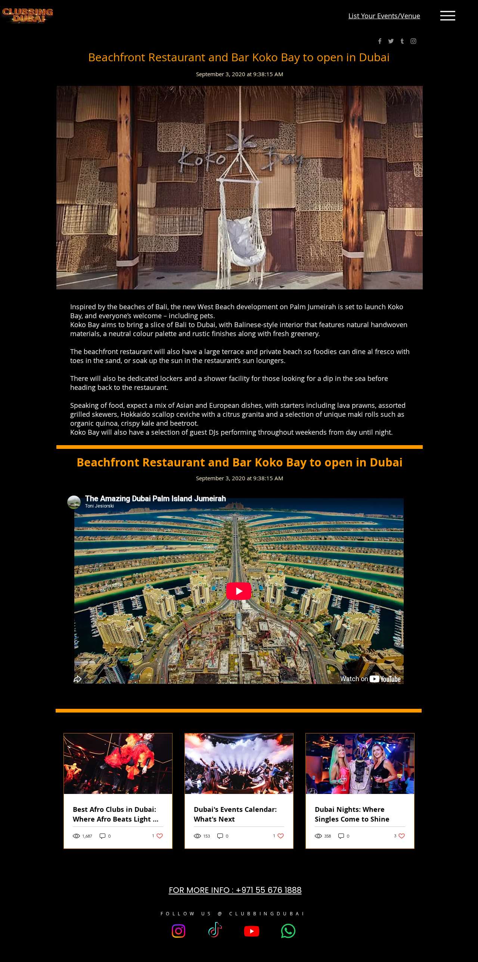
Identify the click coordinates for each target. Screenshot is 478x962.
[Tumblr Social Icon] (402, 41)
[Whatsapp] (288, 931)
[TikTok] (215, 931)
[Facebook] (380, 41)
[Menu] (447, 15)
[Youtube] (252, 931)
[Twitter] (391, 41)
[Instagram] (413, 41)
